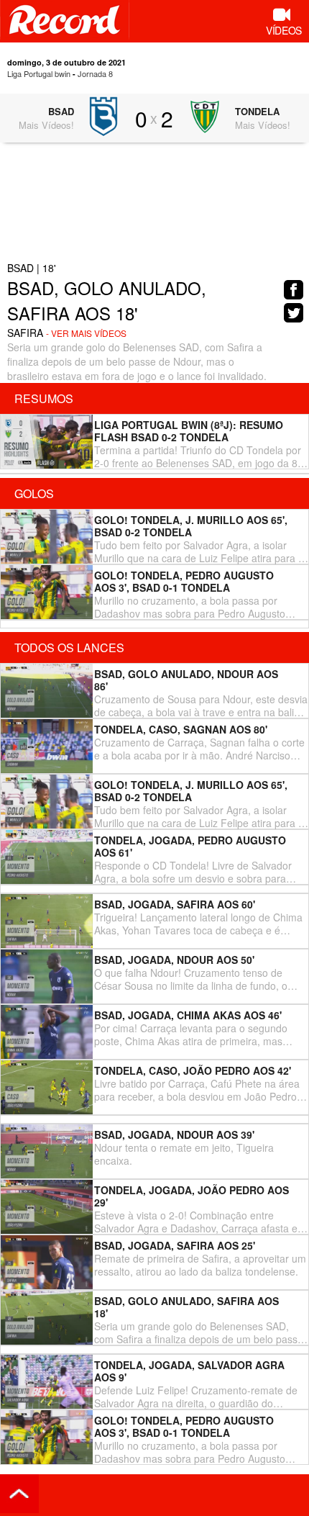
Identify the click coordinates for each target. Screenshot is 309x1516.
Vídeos (284, 30)
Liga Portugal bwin (38, 73)
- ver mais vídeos (86, 333)
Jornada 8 (95, 73)
